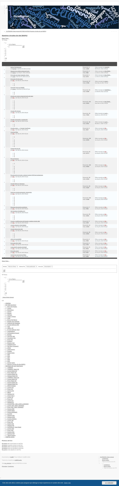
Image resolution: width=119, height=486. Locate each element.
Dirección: (40, 266)
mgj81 (13, 76)
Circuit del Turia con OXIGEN (17, 87)
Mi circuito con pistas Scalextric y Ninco (20, 75)
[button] (5, 42)
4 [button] (5, 53)
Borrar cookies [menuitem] (105, 460)
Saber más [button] (67, 483)
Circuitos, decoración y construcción (19, 119)
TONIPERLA (107, 90)
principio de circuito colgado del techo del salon (22, 96)
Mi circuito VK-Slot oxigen (17, 79)
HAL (13, 80)
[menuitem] (6, 8)
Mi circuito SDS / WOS (16, 243)
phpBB (11, 457)
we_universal (8, 463)
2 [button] (5, 50)
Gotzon (14, 72)
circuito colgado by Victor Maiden (18, 225)
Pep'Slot (14, 68)
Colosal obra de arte (15, 148)
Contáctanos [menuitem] (105, 458)
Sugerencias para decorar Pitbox (18, 255)
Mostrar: (5, 266)
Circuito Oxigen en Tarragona (17, 183)
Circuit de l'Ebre (14, 132)
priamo (106, 81)
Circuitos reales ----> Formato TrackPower (20, 128)
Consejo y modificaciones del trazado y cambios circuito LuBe (25, 221)
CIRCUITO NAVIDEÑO (16, 239)
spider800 (106, 67)
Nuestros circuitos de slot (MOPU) (14, 35)
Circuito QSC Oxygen (16, 111)
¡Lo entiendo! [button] (109, 483)
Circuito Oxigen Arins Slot (17, 229)
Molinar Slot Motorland (16, 67)
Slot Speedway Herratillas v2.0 (18, 211)
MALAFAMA (107, 71)
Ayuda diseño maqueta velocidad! (19, 247)
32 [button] (6, 58)
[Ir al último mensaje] (110, 71)
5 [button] (5, 55)
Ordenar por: (22, 266)
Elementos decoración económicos (19, 207)
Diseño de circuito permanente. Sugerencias (21, 192)
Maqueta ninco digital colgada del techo (20, 71)
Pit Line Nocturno (15, 158)
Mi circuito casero (15, 251)
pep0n (106, 113)
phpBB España (18, 460)
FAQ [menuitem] (13, 27)
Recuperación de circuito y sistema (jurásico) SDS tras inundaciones (27, 175)
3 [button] (5, 51)
